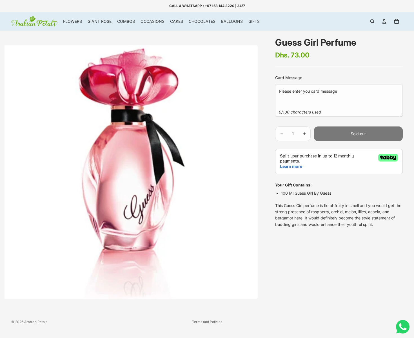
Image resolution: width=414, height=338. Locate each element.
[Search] (372, 21)
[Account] (384, 21)
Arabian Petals (35, 322)
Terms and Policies (207, 322)
